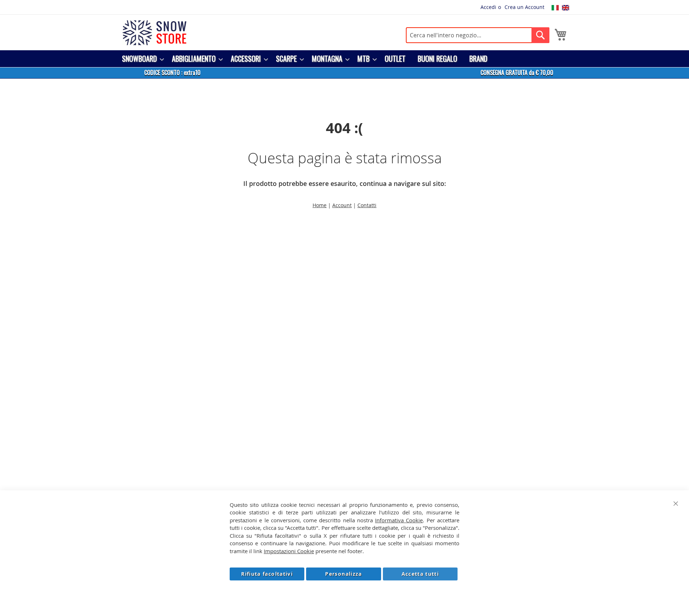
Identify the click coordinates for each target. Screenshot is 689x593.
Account (342, 205)
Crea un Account (524, 7)
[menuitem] (141, 58)
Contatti (366, 205)
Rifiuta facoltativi (267, 573)
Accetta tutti (420, 573)
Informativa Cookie (399, 520)
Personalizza (343, 573)
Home (320, 205)
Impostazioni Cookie (289, 551)
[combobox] (477, 35)
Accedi (488, 7)
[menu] (344, 58)
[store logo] (154, 32)
